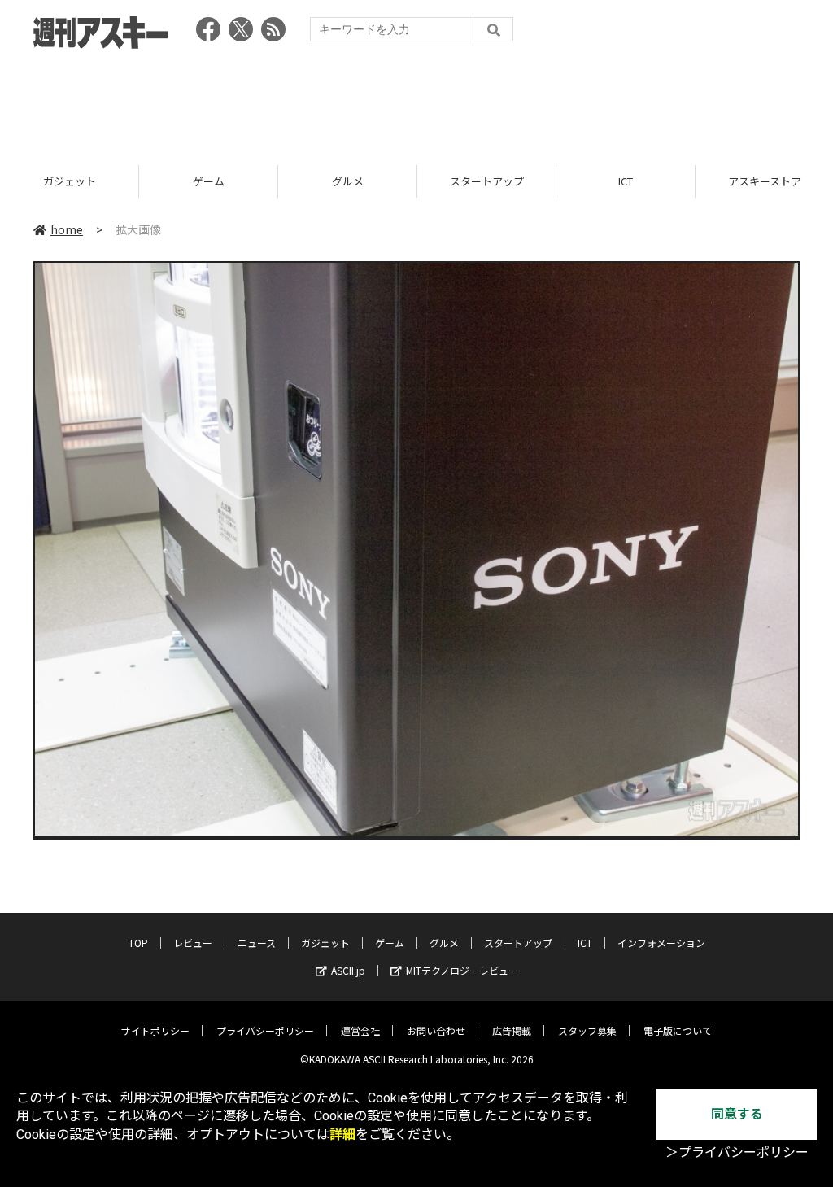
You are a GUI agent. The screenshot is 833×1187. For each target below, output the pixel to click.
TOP (138, 942)
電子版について (677, 1030)
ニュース (257, 942)
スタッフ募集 (587, 1030)
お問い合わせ (436, 1030)
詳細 (342, 1134)
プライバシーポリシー (265, 1030)
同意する (737, 1114)
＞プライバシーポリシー (737, 1152)
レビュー (192, 942)
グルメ (348, 181)
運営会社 (360, 1030)
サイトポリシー (155, 1030)
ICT (625, 181)
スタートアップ (487, 181)
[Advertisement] (416, 101)
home (66, 229)
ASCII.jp (348, 970)
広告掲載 (511, 1030)
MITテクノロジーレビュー (462, 970)
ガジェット (69, 181)
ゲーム (209, 181)
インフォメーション (661, 942)
